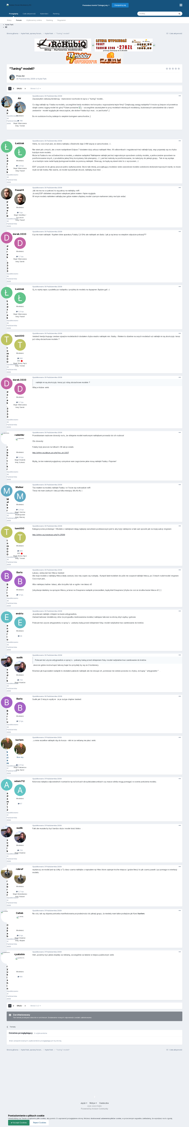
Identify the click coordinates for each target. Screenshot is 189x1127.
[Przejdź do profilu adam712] (20, 790)
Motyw (93, 1103)
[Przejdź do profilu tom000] (20, 345)
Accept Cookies (20, 1122)
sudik (19, 657)
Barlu (19, 572)
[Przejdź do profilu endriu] (20, 622)
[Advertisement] (94, 135)
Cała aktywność (29, 14)
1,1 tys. (21, 595)
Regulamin (61, 20)
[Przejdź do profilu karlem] (20, 749)
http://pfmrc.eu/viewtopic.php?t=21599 (48, 535)
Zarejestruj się (120, 5)
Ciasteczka (104, 1103)
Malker (20, 487)
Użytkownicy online (34, 20)
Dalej (19, 88)
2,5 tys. (21, 765)
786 (21, 121)
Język (83, 1103)
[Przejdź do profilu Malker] (20, 496)
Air (23, 76)
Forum (19, 20)
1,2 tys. (21, 457)
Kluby (9, 20)
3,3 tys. (21, 166)
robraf (19, 869)
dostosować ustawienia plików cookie (106, 1118)
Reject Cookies (39, 1122)
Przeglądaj (13, 14)
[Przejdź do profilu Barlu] (20, 581)
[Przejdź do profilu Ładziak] (20, 152)
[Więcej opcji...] (179, 95)
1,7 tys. (21, 256)
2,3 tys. (21, 510)
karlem (20, 740)
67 (21, 804)
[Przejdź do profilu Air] (12, 77)
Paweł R (19, 190)
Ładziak (19, 143)
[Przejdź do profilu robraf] (20, 878)
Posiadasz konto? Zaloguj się (95, 5)
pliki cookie (41, 1118)
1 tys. (21, 212)
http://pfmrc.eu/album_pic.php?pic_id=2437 (50, 453)
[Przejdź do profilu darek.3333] (20, 243)
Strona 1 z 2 (35, 88)
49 (21, 636)
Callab (19, 913)
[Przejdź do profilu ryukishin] (20, 963)
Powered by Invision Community (94, 1109)
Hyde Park (42, 79)
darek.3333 (19, 234)
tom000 (19, 335)
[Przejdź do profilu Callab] (20, 922)
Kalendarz (44, 14)
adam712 (19, 781)
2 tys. (21, 935)
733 (21, 680)
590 (21, 358)
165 (20, 977)
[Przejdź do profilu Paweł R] (20, 199)
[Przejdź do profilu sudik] (20, 666)
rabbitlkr (19, 435)
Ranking (49, 20)
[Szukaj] (179, 14)
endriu (19, 613)
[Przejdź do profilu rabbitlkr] (20, 444)
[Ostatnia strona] (25, 88)
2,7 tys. (21, 891)
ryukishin (19, 954)
